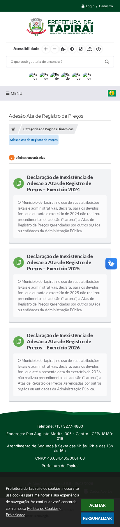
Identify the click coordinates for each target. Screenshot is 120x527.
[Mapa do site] (89, 49)
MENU (16, 93)
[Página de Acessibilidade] (98, 49)
